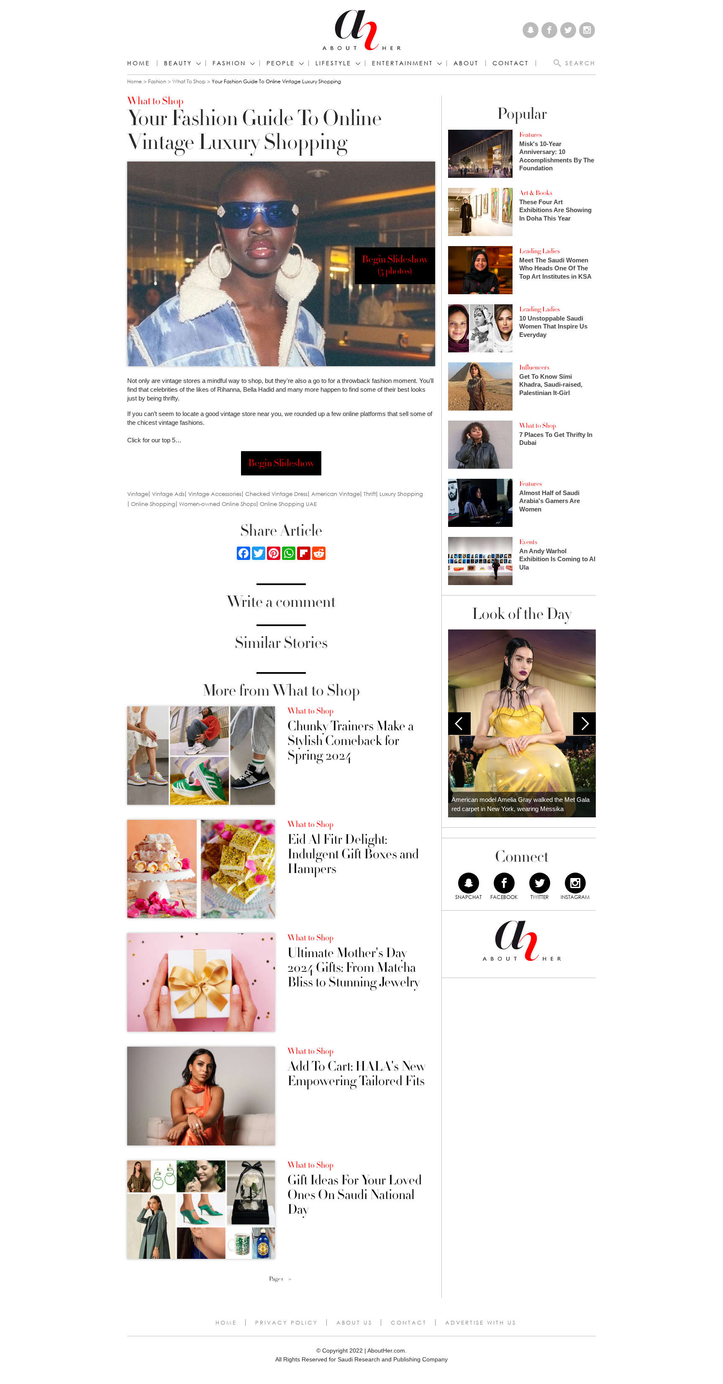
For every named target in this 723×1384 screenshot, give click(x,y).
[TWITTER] (539, 883)
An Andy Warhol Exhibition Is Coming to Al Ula (557, 559)
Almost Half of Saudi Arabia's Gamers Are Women (549, 501)
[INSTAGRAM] (575, 883)
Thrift (370, 494)
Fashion (229, 63)
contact (510, 63)
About (466, 63)
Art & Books (535, 193)
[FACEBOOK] (504, 883)
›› (290, 1279)
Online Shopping (153, 504)
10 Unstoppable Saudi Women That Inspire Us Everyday (553, 326)
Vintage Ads (168, 494)
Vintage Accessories (214, 494)
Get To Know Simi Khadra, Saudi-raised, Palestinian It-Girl (550, 384)
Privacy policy (286, 1322)
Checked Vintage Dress (276, 494)
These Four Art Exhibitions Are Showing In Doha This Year (555, 210)
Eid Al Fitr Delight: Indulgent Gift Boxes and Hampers (353, 854)
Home (138, 63)
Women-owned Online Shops (217, 504)
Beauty (178, 63)
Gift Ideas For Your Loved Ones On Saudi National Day (354, 1195)
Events (528, 542)
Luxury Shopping (401, 494)
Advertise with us (480, 1322)
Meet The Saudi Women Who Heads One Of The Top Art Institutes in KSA (555, 268)
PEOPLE (281, 63)
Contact (409, 1322)
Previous (459, 723)
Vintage (137, 494)
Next (584, 723)
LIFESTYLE (333, 63)
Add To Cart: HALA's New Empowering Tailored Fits (356, 1074)
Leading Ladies (539, 251)
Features (530, 135)
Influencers (534, 367)
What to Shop (188, 81)
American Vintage (335, 494)
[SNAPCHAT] (468, 883)
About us (354, 1322)
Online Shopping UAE (288, 504)
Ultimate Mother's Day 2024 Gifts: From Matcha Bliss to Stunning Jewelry (353, 968)
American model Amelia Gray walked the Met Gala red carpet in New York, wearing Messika (520, 804)
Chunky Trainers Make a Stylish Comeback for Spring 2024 (350, 741)
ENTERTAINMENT (402, 63)
